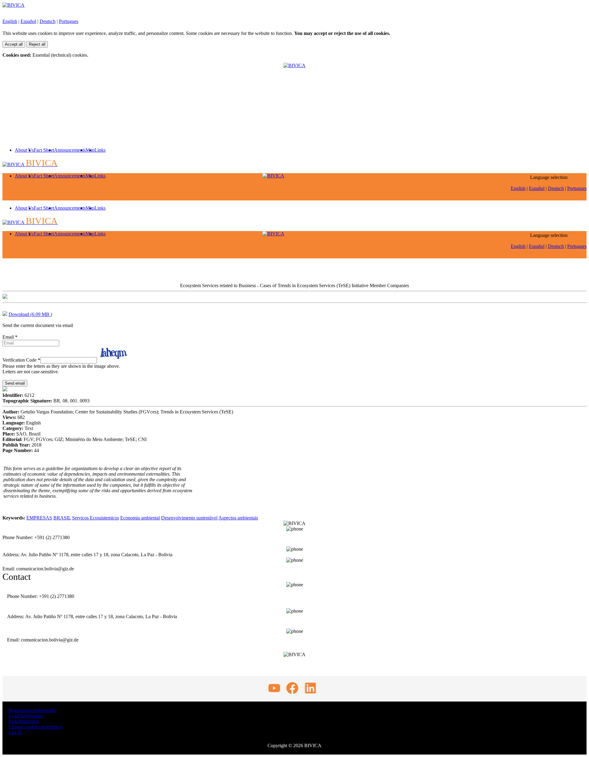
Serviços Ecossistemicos (95, 517)
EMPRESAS (39, 517)
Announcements (70, 150)
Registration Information (32, 710)
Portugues (68, 21)
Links (100, 150)
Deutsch (48, 21)
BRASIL (62, 517)
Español (28, 21)
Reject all (37, 44)
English (9, 21)
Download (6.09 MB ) (30, 314)
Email (9, 337)
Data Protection (24, 721)
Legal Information (26, 715)
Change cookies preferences (36, 726)
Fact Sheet (44, 150)
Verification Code (21, 360)
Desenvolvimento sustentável (189, 517)
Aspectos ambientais (238, 517)
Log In (15, 732)
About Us (24, 150)
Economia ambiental (140, 517)
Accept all (14, 44)
